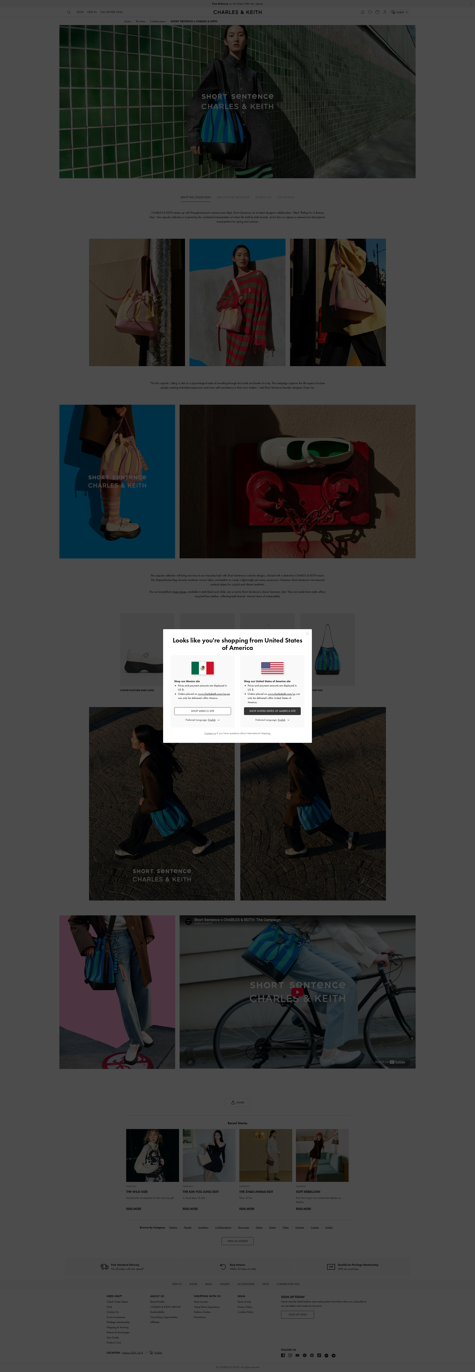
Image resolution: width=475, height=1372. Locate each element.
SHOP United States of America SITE (272, 711)
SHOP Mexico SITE (202, 711)
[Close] (307, 633)
